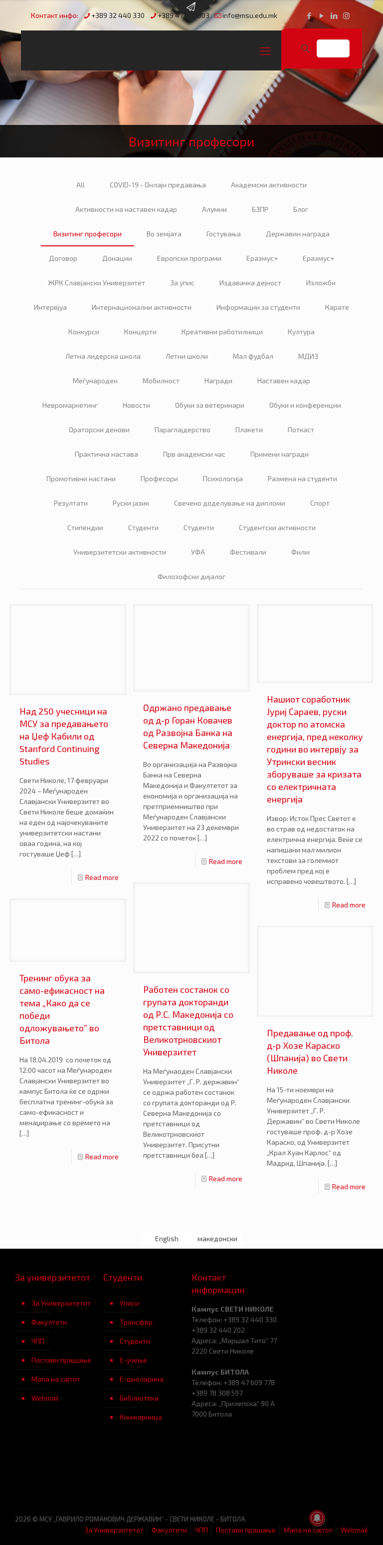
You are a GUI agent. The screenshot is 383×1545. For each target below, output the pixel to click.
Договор (63, 258)
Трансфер (136, 1322)
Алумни (214, 209)
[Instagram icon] (346, 15)
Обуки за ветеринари (209, 405)
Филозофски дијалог (191, 576)
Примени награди (279, 454)
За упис (182, 282)
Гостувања (223, 233)
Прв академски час (194, 454)
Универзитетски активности (119, 552)
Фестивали (248, 552)
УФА (198, 552)
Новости (136, 405)
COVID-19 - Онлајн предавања (158, 184)
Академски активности (269, 184)
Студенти (143, 527)
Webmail (45, 1398)
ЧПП (37, 1341)
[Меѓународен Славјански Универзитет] (116, 50)
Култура (301, 331)
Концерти (140, 331)
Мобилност (161, 380)
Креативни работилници (222, 331)
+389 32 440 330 (118, 15)
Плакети (249, 429)
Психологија (223, 478)
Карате (337, 307)
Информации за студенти (258, 307)
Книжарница (141, 1417)
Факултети (49, 1322)
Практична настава (106, 454)
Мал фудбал (253, 356)
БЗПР (260, 209)
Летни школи (187, 356)
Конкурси (83, 331)
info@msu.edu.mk (249, 15)
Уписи (129, 1303)
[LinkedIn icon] (334, 15)
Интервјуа (50, 307)
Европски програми (189, 258)
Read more (102, 877)
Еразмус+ (262, 258)
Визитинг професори (87, 233)
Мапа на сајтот (55, 1379)
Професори (159, 478)
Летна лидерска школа (103, 356)
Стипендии (85, 527)
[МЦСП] (59, 1475)
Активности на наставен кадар (126, 209)
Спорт (320, 503)
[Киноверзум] (147, 1475)
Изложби (321, 282)
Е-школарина (142, 1379)
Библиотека (139, 1398)
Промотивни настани (81, 478)
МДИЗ (308, 356)
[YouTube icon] (321, 15)
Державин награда (298, 233)
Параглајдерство (182, 429)
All (80, 184)
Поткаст (301, 429)
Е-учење (133, 1360)
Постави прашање (61, 1360)
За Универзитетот (61, 1303)
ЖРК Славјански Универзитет (96, 282)
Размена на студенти (302, 478)
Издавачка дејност (250, 282)
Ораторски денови (99, 429)
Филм (300, 552)
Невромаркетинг (70, 405)
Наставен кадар (283, 380)
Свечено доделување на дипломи (229, 503)
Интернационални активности (142, 307)
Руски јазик (131, 503)
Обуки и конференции (305, 405)
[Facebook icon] (309, 15)
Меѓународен (95, 380)
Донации (117, 258)
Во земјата (164, 233)
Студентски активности (277, 527)
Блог (300, 209)
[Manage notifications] (317, 1518)
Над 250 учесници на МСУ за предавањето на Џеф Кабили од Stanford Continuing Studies (63, 736)
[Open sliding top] (191, 11)
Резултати (71, 503)
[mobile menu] (265, 50)
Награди (218, 380)
